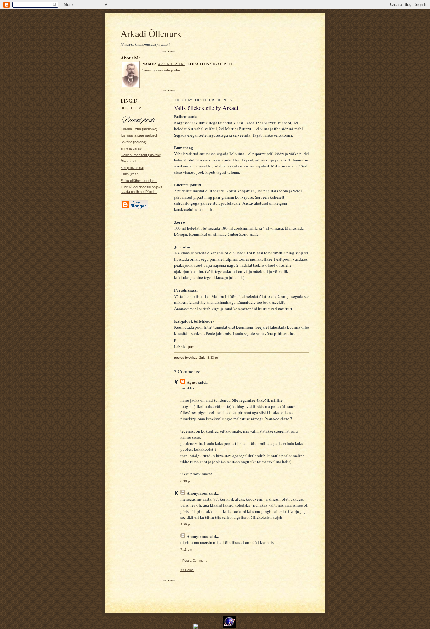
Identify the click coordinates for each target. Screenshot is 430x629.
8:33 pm (213, 357)
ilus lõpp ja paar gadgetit (139, 135)
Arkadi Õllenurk (151, 33)
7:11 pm (186, 549)
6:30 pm (186, 481)
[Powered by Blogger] (134, 208)
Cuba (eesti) (130, 174)
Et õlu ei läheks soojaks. (139, 181)
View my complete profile (161, 70)
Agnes (192, 382)
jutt (191, 346)
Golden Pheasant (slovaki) (141, 155)
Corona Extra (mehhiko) (139, 129)
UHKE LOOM (131, 108)
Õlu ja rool (128, 161)
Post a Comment (194, 560)
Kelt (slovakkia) (132, 168)
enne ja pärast (131, 148)
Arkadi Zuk (171, 63)
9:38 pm (186, 524)
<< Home (187, 570)
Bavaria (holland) (133, 142)
